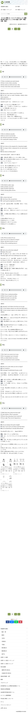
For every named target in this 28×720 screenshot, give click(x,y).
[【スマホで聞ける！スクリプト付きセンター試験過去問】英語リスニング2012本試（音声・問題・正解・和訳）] (6, 462)
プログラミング (4, 682)
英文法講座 (3, 667)
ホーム (2, 701)
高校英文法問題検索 (5, 689)
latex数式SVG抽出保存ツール (7, 692)
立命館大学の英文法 (6, 673)
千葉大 (3, 644)
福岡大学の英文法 (5, 670)
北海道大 (3, 641)
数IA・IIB (3, 632)
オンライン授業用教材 (6, 695)
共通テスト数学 (4, 657)
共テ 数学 (17, 6)
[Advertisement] (14, 46)
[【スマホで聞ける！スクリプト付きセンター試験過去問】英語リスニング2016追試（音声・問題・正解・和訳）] (6, 479)
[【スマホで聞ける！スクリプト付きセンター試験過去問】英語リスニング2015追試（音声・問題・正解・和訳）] (19, 462)
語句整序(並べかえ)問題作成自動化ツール (10, 686)
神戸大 (3, 654)
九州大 (3, 638)
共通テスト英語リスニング (7, 663)
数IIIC (2, 635)
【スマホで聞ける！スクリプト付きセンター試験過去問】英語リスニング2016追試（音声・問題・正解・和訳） (6, 486)
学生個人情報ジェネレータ (7, 698)
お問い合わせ (4, 708)
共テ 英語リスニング (20, 9)
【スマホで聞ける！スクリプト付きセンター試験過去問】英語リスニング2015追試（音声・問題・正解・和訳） (19, 469)
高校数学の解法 (4, 6)
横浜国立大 (4, 651)
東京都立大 (4, 647)
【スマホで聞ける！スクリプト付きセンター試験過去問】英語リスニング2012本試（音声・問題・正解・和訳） (6, 469)
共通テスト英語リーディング (7, 660)
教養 (2, 679)
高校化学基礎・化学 (5, 676)
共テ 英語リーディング (6, 9)
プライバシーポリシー (6, 705)
